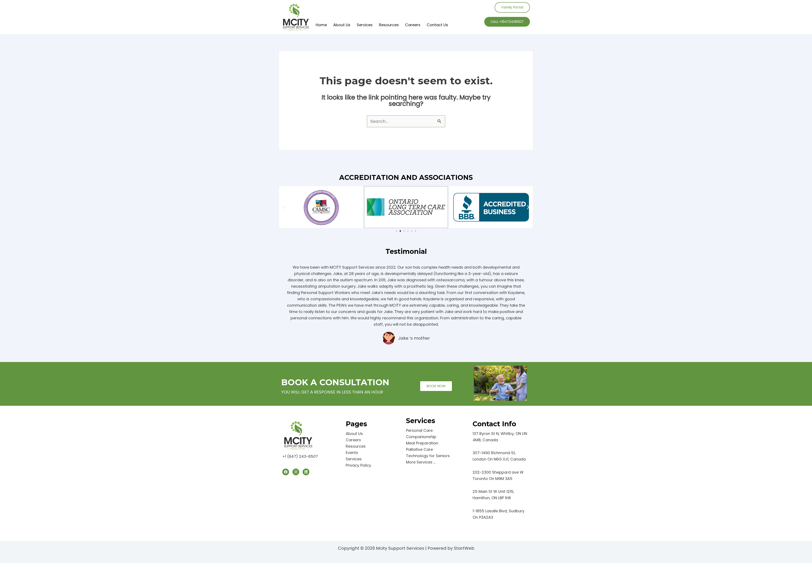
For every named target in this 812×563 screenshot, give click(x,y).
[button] (284, 207)
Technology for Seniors (428, 455)
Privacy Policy (358, 465)
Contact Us (437, 24)
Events (352, 452)
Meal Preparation (422, 443)
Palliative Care (419, 449)
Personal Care (419, 430)
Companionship (421, 436)
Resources (389, 24)
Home (321, 24)
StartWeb (464, 548)
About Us (341, 24)
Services (365, 24)
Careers (412, 24)
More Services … (420, 462)
